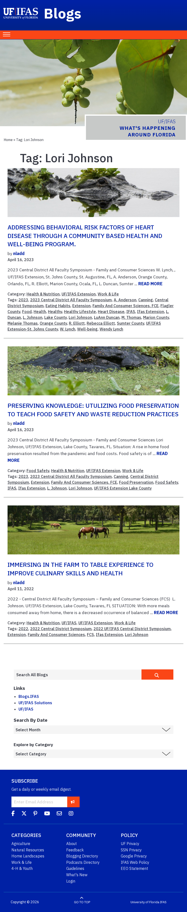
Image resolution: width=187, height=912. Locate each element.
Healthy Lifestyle (80, 311)
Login (70, 881)
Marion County (156, 317)
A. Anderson (125, 299)
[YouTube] (47, 814)
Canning (145, 299)
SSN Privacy (131, 849)
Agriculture (20, 843)
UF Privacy (130, 843)
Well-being (87, 329)
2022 (23, 628)
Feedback (75, 849)
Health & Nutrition (43, 294)
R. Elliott (77, 323)
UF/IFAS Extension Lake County (123, 488)
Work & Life (108, 294)
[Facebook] (13, 814)
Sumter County (130, 323)
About (71, 843)
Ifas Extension (150, 311)
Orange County (53, 323)
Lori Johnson (80, 317)
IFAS (130, 311)
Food (27, 311)
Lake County (55, 317)
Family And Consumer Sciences (56, 634)
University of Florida (145, 902)
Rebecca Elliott (101, 323)
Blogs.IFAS (29, 696)
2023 (23, 299)
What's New (76, 874)
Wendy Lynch (111, 329)
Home (8, 139)
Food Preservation (136, 482)
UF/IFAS (69, 622)
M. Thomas (131, 317)
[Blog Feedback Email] (59, 814)
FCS (90, 634)
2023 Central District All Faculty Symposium (71, 299)
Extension (81, 305)
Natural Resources (27, 849)
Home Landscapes (27, 856)
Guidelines (75, 868)
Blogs (63, 13)
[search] (157, 674)
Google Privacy (134, 856)
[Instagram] (71, 814)
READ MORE (150, 283)
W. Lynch (67, 329)
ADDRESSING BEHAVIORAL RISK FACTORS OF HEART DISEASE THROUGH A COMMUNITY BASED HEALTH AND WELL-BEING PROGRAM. (85, 235)
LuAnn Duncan (107, 317)
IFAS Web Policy (135, 862)
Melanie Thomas (23, 323)
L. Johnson (32, 317)
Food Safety (38, 470)
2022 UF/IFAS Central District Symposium (132, 628)
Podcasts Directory (83, 862)
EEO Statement (134, 868)
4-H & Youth (22, 868)
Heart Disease (111, 311)
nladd (19, 253)
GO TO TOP (82, 902)
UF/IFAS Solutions (35, 702)
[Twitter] (24, 814)
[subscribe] (72, 802)
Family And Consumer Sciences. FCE (126, 305)
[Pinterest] (35, 814)
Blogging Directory (82, 856)
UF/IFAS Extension (79, 294)
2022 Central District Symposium (61, 628)
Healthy (55, 311)
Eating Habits (58, 305)
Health (40, 311)
